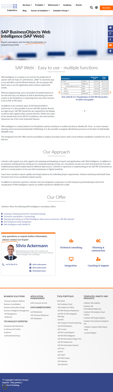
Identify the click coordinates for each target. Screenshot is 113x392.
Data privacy (16, 382)
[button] (59, 92)
